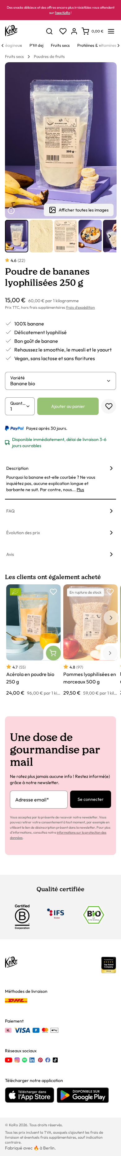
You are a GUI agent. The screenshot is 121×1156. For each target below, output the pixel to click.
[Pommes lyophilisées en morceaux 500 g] (90, 640)
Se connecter (91, 799)
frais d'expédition (80, 307)
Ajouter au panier (68, 406)
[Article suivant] (110, 236)
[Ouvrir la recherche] (49, 31)
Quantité (18, 403)
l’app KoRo (62, 13)
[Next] (118, 45)
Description (17, 468)
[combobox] (58, 383)
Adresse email (32, 799)
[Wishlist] (63, 31)
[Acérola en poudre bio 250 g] (33, 640)
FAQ (10, 511)
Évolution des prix (23, 532)
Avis (10, 554)
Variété (17, 378)
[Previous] (2, 45)
